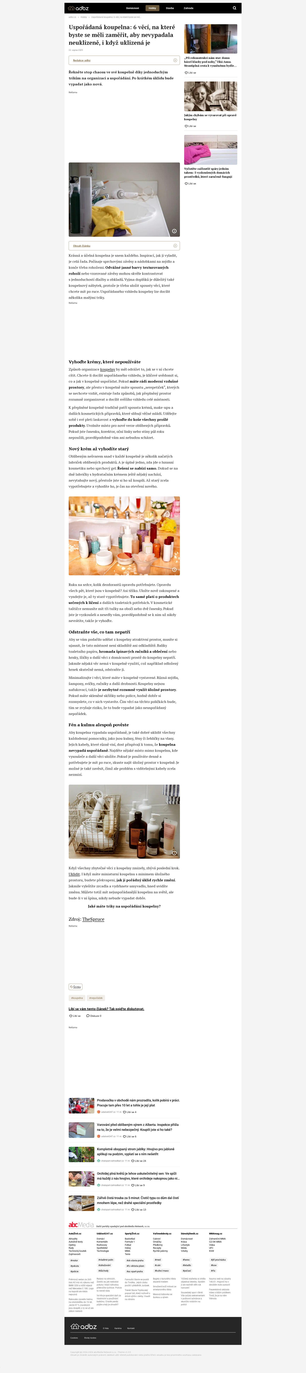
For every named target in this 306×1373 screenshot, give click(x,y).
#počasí (187, 1270)
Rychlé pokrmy (160, 1251)
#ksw (214, 1265)
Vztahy (184, 1251)
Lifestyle (185, 1245)
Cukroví (156, 1238)
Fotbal (128, 1245)
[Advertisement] (124, 120)
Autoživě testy (76, 1241)
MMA (127, 1251)
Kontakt (131, 1328)
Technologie (103, 1251)
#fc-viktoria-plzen (135, 1266)
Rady (71, 1248)
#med (158, 1259)
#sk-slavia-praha (135, 1260)
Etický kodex (90, 1337)
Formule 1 (130, 1241)
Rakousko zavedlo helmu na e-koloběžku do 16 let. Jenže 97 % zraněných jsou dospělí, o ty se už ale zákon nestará (81, 1305)
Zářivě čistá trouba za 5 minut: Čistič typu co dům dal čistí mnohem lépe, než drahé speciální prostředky (138, 1200)
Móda (184, 1248)
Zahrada (188, 8)
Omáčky (157, 1241)
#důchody (103, 1270)
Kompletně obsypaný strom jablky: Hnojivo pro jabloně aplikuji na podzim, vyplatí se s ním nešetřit (135, 1151)
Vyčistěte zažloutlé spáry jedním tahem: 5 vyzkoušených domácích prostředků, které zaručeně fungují (208, 173)
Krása (184, 1241)
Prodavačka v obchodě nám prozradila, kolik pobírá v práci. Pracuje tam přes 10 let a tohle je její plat (138, 1102)
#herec (186, 1259)
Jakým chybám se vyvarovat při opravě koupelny (210, 117)
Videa (212, 1245)
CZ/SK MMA (215, 1241)
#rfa (213, 1270)
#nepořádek (96, 998)
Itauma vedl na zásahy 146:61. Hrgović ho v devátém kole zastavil (220, 1282)
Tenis (127, 1254)
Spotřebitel (102, 1248)
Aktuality (73, 1238)
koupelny (107, 369)
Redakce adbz (81, 60)
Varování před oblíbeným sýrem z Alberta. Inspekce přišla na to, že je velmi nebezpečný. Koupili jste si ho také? (138, 1127)
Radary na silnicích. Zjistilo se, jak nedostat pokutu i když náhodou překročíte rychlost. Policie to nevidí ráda (109, 1285)
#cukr (158, 1265)
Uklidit (74, 874)
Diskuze (95, 1015)
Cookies (74, 1337)
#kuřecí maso (162, 1270)
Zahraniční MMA (217, 1238)
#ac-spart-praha (135, 1271)
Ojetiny (72, 1245)
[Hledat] (234, 8)
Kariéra (118, 1328)
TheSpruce (93, 919)
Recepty (157, 1248)
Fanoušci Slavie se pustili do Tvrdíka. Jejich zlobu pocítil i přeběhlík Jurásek (137, 1282)
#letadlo (187, 1265)
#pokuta (74, 1266)
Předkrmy (158, 1245)
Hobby (152, 8)
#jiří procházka (218, 1259)
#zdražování (104, 1265)
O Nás (106, 1328)
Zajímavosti (74, 1254)
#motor (74, 1260)
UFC (211, 1248)
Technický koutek (77, 1251)
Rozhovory (102, 1245)
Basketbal (130, 1238)
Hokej (128, 1248)
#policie (74, 1271)
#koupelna (77, 998)
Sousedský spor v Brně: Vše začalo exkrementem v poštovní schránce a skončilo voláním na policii (193, 1298)
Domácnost (132, 8)
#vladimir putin (105, 1259)
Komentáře (102, 1241)
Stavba (170, 8)
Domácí (100, 1238)
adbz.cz (72, 17)
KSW (211, 1251)
